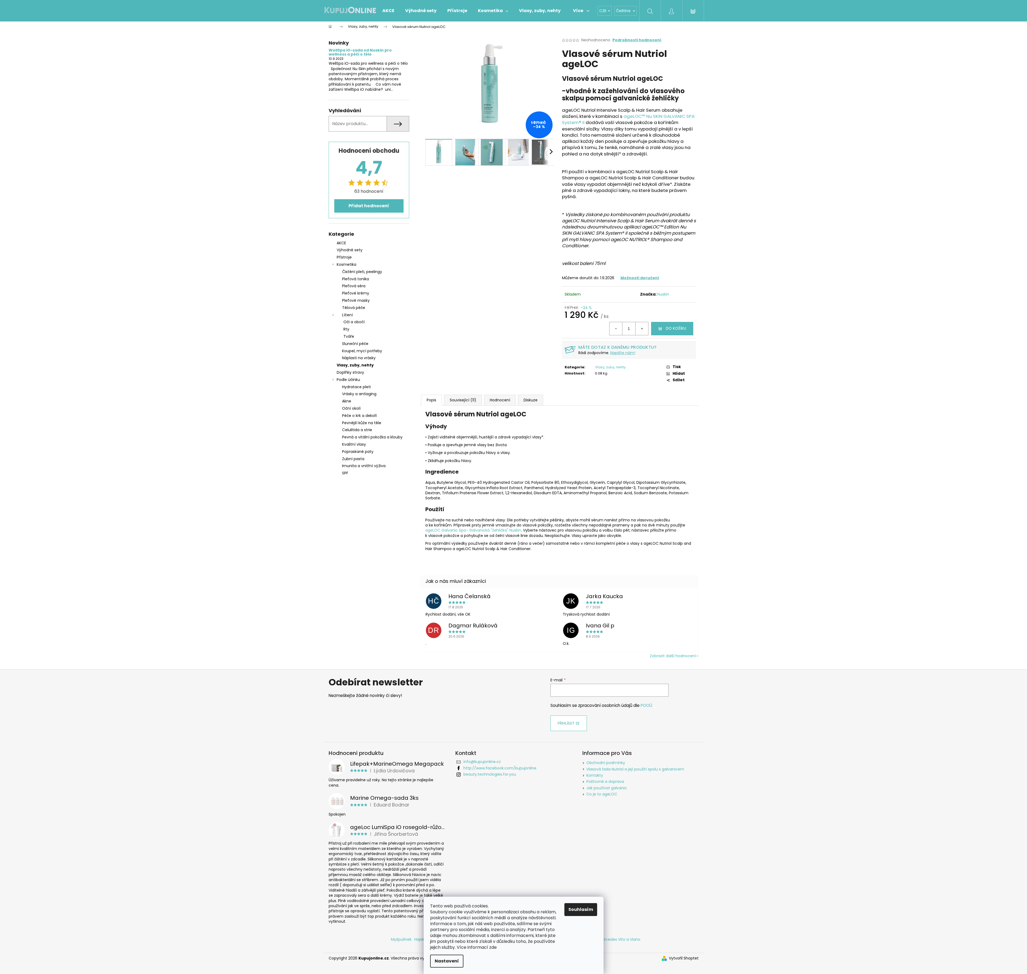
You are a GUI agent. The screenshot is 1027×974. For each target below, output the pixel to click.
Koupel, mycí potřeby (362, 351)
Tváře (348, 336)
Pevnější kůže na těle (361, 423)
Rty (346, 329)
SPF (345, 473)
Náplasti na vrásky (359, 358)
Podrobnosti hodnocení (636, 40)
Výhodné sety (349, 250)
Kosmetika (346, 264)
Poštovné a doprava (605, 781)
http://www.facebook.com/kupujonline (499, 768)
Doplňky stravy (350, 372)
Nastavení (447, 961)
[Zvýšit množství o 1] (641, 328)
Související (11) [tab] (463, 400)
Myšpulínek (401, 939)
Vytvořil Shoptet (684, 958)
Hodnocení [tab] (500, 400)
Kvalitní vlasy (354, 444)
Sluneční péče (355, 343)
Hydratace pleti (356, 387)
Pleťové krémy (355, 293)
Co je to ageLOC (601, 794)
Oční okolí (351, 408)
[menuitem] (388, 10)
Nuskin (663, 294)
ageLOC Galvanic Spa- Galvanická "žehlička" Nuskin (473, 530)
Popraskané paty (357, 451)
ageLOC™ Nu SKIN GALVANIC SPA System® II (628, 119)
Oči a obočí (354, 322)
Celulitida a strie (357, 430)
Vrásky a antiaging (359, 394)
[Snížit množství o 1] (615, 328)
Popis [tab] (431, 400)
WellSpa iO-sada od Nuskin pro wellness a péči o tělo (360, 52)
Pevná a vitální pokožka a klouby (372, 437)
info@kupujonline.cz (482, 761)
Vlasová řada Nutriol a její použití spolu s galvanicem (635, 769)
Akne (346, 401)
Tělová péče (353, 307)
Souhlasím (580, 909)
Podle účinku (348, 379)
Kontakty (594, 775)
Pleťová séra (353, 286)
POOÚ (646, 705)
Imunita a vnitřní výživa (364, 465)
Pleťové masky (356, 300)
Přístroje (344, 257)
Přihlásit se (569, 723)
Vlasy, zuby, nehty (355, 365)
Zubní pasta (353, 458)
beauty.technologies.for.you (489, 774)
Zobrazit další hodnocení (673, 656)
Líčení (347, 315)
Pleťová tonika (355, 279)
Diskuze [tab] (531, 400)
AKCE (341, 243)
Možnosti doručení (639, 278)
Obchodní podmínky (605, 762)
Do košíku (676, 328)
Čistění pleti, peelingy (362, 271)
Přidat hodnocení (369, 206)
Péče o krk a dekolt (359, 415)
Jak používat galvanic (606, 788)
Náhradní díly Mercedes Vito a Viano (606, 939)
